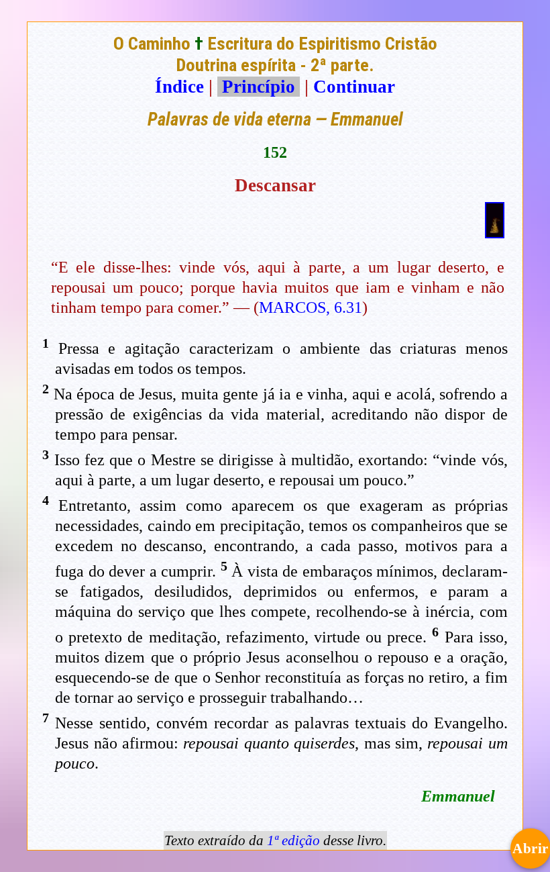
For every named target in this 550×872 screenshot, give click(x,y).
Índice (179, 87)
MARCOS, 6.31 (310, 307)
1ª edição (293, 840)
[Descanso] (494, 232)
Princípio (258, 87)
